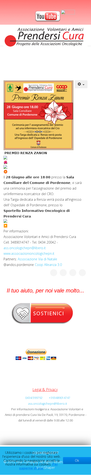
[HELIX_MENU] (86, 61)
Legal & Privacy (45, 389)
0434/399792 (33, 398)
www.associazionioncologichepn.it (29, 253)
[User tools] (81, 84)
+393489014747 (59, 398)
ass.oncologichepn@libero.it (25, 248)
